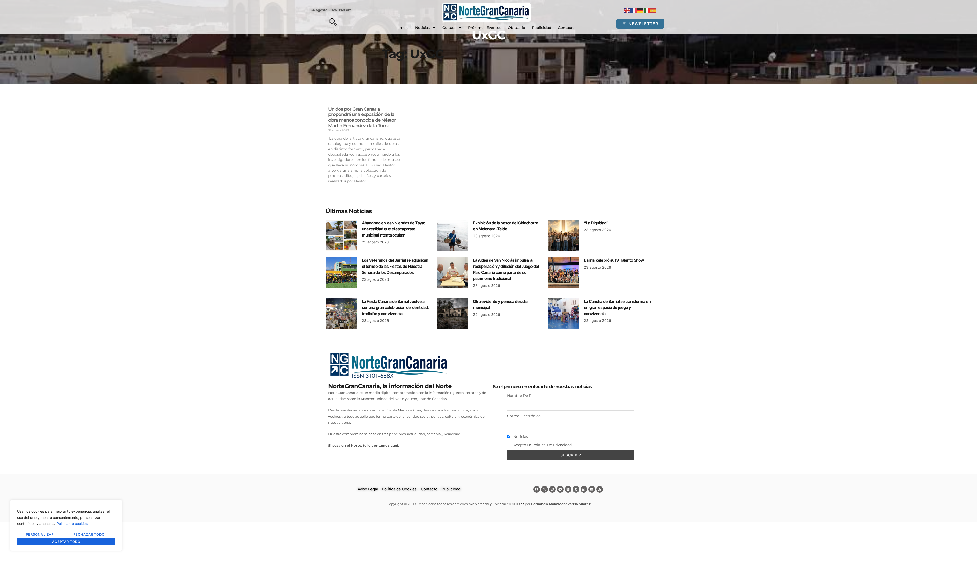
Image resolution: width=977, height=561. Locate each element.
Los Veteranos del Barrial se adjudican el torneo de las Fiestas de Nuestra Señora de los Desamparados (395, 266)
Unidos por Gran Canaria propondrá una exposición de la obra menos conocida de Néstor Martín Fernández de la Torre (362, 117)
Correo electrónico (524, 416)
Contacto (566, 27)
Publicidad (541, 27)
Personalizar (40, 534)
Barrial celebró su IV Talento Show (614, 260)
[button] (324, 23)
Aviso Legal (367, 488)
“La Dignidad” (596, 222)
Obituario (516, 27)
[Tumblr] (576, 489)
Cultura (448, 27)
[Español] (653, 10)
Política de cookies (72, 523)
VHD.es (518, 504)
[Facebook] (536, 489)
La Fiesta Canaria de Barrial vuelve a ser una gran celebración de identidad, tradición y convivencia (395, 307)
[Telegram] (560, 489)
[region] (66, 525)
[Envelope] (591, 489)
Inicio (404, 27)
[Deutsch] (640, 10)
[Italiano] (647, 10)
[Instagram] (552, 489)
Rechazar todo (89, 534)
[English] (627, 10)
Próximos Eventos (484, 27)
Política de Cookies (399, 488)
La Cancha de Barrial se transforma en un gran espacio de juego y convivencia (617, 307)
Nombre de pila (521, 395)
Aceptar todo (66, 542)
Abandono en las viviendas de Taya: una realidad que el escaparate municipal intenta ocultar (393, 229)
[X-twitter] (544, 489)
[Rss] (599, 489)
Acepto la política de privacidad (542, 444)
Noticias (422, 27)
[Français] (633, 10)
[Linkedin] (568, 489)
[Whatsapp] (584, 489)
